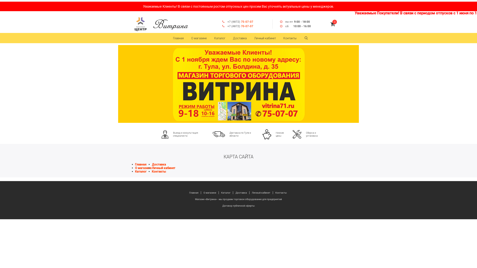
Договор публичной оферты (238, 205)
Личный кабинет (265, 38)
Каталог (219, 38)
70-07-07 (240, 26)
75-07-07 (240, 21)
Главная (178, 38)
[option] (238, 84)
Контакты (289, 38)
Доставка (240, 38)
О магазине (199, 38)
